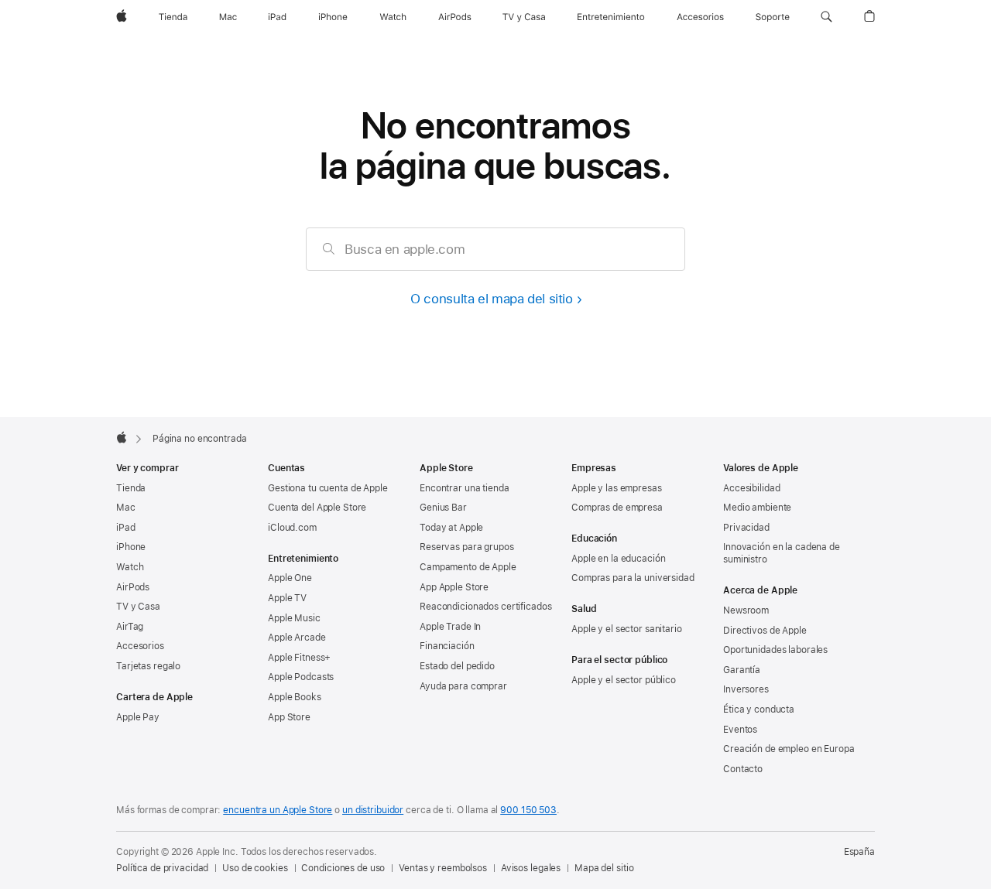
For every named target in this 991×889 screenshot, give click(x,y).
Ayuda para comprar (463, 686)
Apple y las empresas (616, 488)
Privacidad (746, 527)
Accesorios (140, 646)
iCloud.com (292, 527)
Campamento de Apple (468, 567)
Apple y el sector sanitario (626, 629)
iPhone (131, 547)
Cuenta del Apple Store (317, 507)
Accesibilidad (751, 488)
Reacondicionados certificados (486, 606)
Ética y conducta (758, 709)
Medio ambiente (757, 507)
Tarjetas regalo (148, 666)
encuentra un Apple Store (277, 810)
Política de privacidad (162, 868)
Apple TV (287, 598)
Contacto (743, 769)
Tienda (131, 488)
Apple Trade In (450, 626)
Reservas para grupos (467, 547)
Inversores (746, 689)
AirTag (129, 626)
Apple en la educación (618, 558)
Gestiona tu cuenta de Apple (328, 488)
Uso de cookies (254, 868)
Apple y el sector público (623, 680)
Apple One (290, 578)
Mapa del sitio (603, 868)
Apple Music (294, 618)
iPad (125, 527)
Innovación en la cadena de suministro (781, 553)
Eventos (740, 729)
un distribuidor (372, 810)
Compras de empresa (617, 507)
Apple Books (294, 697)
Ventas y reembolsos (443, 868)
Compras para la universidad (632, 578)
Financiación (447, 646)
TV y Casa (138, 606)
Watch (129, 567)
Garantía (741, 670)
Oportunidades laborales (775, 650)
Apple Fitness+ (299, 657)
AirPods (132, 587)
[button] (826, 17)
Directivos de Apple (765, 630)
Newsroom (746, 610)
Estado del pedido (457, 666)
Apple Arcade (297, 637)
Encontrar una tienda (464, 488)
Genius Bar (443, 507)
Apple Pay (137, 717)
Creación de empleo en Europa (789, 749)
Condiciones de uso (343, 868)
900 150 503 (528, 810)
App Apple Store (454, 587)
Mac (125, 507)
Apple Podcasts (301, 677)
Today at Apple (451, 527)
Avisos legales (531, 868)
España (859, 851)
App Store (289, 717)
